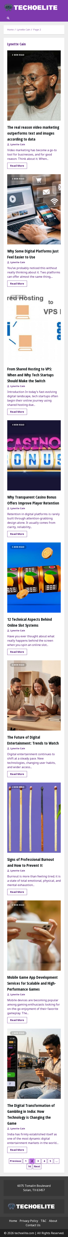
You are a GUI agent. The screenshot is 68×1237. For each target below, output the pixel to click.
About (53, 1221)
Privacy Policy (29, 1221)
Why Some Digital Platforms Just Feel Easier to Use (34, 209)
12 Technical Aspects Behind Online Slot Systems (34, 577)
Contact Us (33, 1225)
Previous (15, 1161)
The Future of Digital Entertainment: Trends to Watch (34, 695)
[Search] (8, 18)
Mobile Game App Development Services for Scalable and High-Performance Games (34, 935)
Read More (17, 165)
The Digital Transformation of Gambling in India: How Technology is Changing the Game (34, 1064)
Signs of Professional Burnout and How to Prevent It (34, 818)
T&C (43, 1221)
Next (37, 1166)
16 (29, 1166)
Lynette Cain (17, 144)
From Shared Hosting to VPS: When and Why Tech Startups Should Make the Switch (34, 327)
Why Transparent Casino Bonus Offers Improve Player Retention (34, 455)
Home (13, 1221)
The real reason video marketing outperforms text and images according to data (34, 85)
